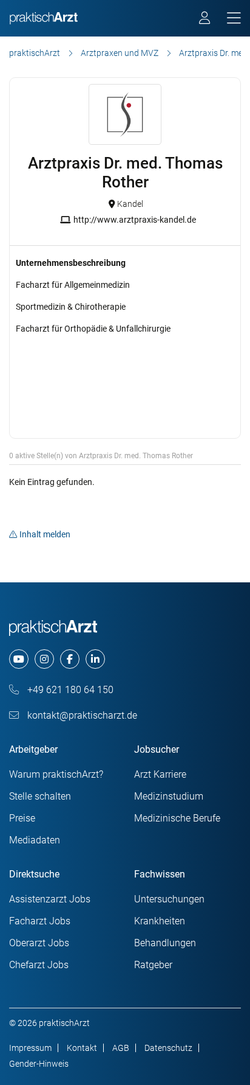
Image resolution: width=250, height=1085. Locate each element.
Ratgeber (153, 965)
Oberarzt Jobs (39, 943)
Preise (22, 818)
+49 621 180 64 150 (69, 690)
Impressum (30, 1048)
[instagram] (44, 659)
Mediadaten (34, 840)
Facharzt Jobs (39, 921)
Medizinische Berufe (177, 818)
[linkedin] (95, 659)
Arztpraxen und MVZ (119, 53)
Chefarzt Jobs (39, 965)
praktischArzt (34, 53)
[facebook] (69, 659)
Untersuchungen (169, 899)
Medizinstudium (168, 796)
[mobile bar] (234, 18)
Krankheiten (159, 921)
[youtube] (19, 659)
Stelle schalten (40, 796)
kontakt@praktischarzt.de (81, 715)
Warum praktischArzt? (56, 774)
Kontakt (82, 1048)
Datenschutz (168, 1048)
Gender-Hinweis (39, 1064)
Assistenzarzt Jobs (49, 899)
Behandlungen (165, 943)
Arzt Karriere (160, 774)
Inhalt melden (44, 534)
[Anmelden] (205, 19)
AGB (120, 1048)
